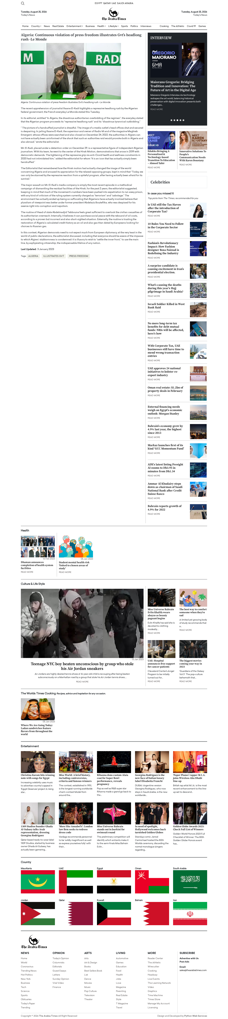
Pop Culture (90, 991)
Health (119, 975)
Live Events (154, 979)
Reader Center (155, 958)
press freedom (78, 256)
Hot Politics (27, 975)
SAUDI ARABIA (125, 3)
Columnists (58, 963)
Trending (25, 1008)
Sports (124, 26)
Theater (88, 999)
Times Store (154, 999)
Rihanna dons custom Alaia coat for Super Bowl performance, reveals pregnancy (112, 780)
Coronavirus (27, 967)
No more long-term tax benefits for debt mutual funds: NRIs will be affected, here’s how (166, 328)
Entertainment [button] (74, 26)
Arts (86, 958)
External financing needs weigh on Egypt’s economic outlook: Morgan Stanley (165, 410)
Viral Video (58, 983)
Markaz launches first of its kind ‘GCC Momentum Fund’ (166, 446)
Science (25, 991)
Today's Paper (28, 1004)
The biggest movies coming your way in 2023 (190, 663)
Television (89, 995)
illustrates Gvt (53, 256)
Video (151, 987)
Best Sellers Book (93, 971)
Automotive (122, 958)
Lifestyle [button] (113, 26)
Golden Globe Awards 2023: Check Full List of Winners (188, 828)
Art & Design (90, 963)
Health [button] (101, 26)
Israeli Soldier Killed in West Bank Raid (166, 305)
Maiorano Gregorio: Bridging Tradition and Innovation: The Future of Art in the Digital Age (173, 86)
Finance (57, 987)
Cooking (164, 26)
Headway (152, 975)
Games (202, 26)
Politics (134, 26)
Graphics (152, 991)
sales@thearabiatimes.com (193, 970)
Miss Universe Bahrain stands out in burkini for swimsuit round (111, 829)
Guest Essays (59, 971)
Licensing (153, 1008)
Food (118, 971)
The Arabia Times (48, 1016)
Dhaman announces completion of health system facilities (37, 565)
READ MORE (156, 110)
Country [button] (35, 26)
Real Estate (58, 26)
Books (87, 967)
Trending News (28, 971)
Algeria (33, 256)
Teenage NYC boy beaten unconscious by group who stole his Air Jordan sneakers (82, 666)
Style (118, 999)
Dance (87, 979)
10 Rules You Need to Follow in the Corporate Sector (166, 225)
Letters (56, 975)
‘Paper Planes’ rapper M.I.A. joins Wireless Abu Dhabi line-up (189, 778)
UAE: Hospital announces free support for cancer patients (161, 663)
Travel (119, 1008)
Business (90, 26)
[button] (171, 120)
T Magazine (122, 1004)
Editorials (57, 967)
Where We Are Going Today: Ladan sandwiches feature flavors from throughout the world (37, 730)
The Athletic (177, 26)
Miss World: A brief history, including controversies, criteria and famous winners (75, 778)
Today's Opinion (61, 958)
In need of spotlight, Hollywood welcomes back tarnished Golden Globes (150, 829)
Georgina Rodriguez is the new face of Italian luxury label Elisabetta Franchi (150, 778)
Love (118, 983)
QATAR (107, 3)
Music (87, 987)
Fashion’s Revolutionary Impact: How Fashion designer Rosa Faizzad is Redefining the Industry (163, 248)
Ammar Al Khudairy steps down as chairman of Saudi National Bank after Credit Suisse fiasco (165, 489)
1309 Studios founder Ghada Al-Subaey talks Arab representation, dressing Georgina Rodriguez (37, 831)
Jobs (118, 979)
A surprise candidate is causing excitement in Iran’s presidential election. (166, 269)
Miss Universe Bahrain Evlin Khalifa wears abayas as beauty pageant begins (161, 614)
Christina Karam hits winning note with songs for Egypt (38, 777)
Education (121, 967)
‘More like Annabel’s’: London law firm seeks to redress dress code (76, 829)
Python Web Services (195, 1016)
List (86, 975)
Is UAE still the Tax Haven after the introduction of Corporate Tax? (164, 208)
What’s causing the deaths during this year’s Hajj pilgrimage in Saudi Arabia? (165, 288)
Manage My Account (159, 1004)
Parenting (121, 991)
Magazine (121, 987)
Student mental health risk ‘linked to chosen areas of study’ (74, 565)
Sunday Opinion (61, 979)
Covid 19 (191, 26)
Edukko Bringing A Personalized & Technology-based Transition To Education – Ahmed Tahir (161, 157)
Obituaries (26, 999)
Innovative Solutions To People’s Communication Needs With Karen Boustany (192, 156)
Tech (23, 987)
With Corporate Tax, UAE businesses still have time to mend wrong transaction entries (166, 351)
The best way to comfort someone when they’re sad (193, 612)
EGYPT (98, 3)
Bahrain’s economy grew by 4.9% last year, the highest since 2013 (165, 429)
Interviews (146, 26)
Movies (88, 983)
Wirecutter (153, 967)
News (47, 26)
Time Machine (155, 995)
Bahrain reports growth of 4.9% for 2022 (164, 507)
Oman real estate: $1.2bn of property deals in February (165, 389)
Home (25, 26)
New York (26, 979)
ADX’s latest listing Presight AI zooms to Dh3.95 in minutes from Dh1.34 (165, 468)
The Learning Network (159, 983)
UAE (113, 3)
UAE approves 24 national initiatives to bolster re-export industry (164, 372)
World (24, 963)
